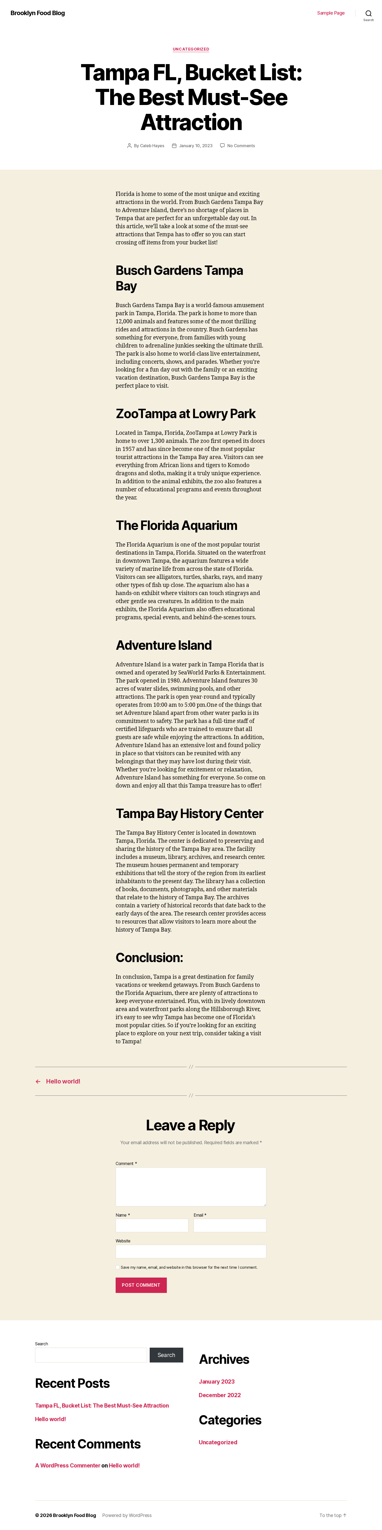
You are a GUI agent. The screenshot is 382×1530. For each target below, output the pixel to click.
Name (123, 1215)
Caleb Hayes (152, 145)
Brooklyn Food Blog (37, 13)
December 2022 (220, 1395)
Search (41, 1343)
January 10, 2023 (196, 145)
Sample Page (331, 13)
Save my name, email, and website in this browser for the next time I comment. (189, 1267)
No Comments (241, 145)
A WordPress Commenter (67, 1465)
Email (200, 1215)
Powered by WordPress (127, 1515)
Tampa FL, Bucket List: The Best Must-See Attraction (102, 1405)
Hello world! (50, 1419)
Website (123, 1240)
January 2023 (217, 1381)
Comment (126, 1163)
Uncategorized (191, 49)
